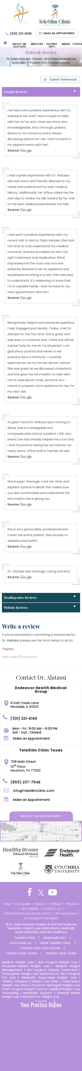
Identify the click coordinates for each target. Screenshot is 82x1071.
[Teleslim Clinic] (55, 15)
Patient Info (52, 45)
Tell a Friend (30, 909)
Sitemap (56, 904)
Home (5, 44)
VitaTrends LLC (21, 943)
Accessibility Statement (41, 918)
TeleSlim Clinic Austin (21, 953)
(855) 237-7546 (25, 782)
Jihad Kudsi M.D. (54, 938)
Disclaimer (23, 904)
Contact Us (52, 909)
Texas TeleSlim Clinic (55, 943)
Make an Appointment (59, 33)
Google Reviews (15, 92)
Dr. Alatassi (10, 640)
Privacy (41, 904)
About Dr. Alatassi (19, 45)
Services (37, 44)
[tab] (41, 92)
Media (66, 44)
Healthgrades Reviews (20, 598)
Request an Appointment (41, 816)
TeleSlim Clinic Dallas (60, 953)
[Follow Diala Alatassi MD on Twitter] (41, 892)
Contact (76, 44)
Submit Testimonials (63, 79)
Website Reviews (16, 608)
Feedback (72, 904)
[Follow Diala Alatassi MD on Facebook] (29, 892)
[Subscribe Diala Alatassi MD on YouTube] (52, 892)
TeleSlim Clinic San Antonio (40, 948)
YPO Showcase (66, 913)
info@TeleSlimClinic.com (33, 790)
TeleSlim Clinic (24, 938)
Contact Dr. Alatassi (41, 677)
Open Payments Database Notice (27, 913)
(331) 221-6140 (21, 33)
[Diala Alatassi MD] (21, 13)
